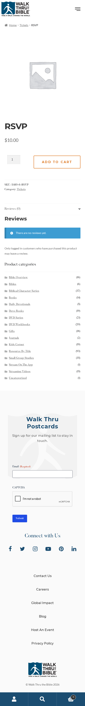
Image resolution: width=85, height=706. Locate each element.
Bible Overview (18, 277)
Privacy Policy (42, 643)
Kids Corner (16, 344)
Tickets (24, 25)
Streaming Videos (19, 371)
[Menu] (78, 10)
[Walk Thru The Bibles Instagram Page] (35, 549)
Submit (20, 518)
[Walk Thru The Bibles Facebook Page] (10, 549)
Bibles (12, 284)
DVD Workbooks (19, 324)
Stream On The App (21, 365)
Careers (42, 589)
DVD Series (16, 317)
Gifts (12, 331)
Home (13, 25)
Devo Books (16, 311)
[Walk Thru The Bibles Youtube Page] (48, 549)
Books (13, 297)
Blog (42, 616)
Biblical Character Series (24, 291)
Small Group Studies (21, 358)
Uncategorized (18, 378)
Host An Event (42, 630)
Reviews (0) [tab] (13, 209)
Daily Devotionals (19, 304)
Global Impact (42, 603)
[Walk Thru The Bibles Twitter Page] (22, 549)
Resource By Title (20, 351)
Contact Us (43, 576)
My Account (14, 699)
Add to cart (57, 162)
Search (42, 699)
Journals (14, 338)
